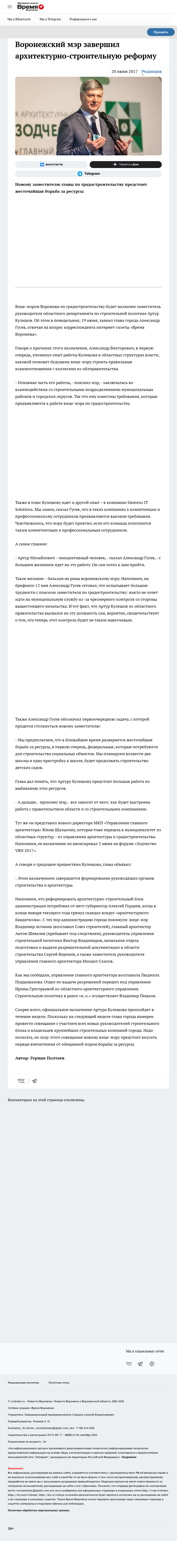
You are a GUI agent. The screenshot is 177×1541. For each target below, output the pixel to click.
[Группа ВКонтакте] (51, 164)
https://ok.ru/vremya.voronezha (58, 1495)
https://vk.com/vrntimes (22, 1495)
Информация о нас (83, 19)
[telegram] (36, 1081)
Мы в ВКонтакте (19, 19)
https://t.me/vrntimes (155, 1490)
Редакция (152, 71)
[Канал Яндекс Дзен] (126, 164)
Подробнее (129, 1457)
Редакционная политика (23, 1382)
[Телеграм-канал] (88, 173)
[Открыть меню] (9, 6)
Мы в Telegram (50, 19)
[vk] (22, 1081)
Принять (161, 32)
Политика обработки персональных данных (39, 1510)
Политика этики (59, 1382)
